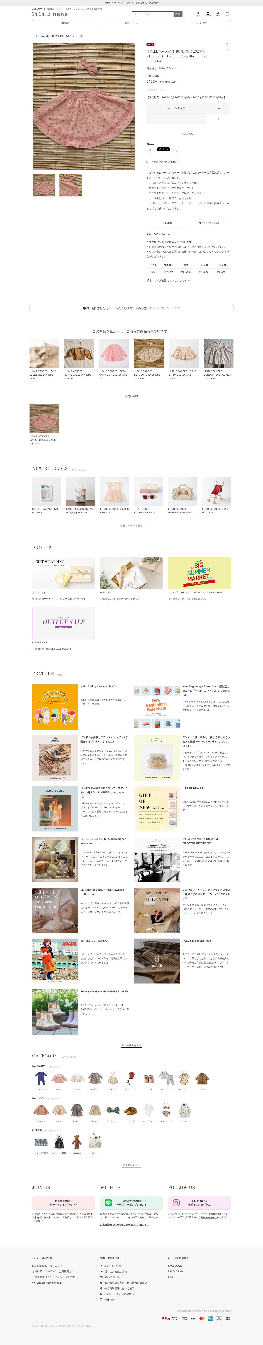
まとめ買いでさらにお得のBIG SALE (187, 599)
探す (198, 16)
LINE (171, 1276)
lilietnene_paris (209, 1217)
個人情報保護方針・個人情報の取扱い (125, 1282)
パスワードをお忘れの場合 (119, 1293)
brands (44, 36)
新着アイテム (131, 23)
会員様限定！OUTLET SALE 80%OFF (52, 649)
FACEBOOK (175, 1265)
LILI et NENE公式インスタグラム (199, 1202)
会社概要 (109, 1299)
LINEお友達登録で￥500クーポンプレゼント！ (133, 1202)
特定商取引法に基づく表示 (119, 1288)
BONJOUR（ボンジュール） (68, 36)
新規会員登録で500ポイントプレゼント (63, 1202)
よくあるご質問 (112, 1265)
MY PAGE (208, 16)
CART (218, 16)
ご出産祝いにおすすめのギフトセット (120, 599)
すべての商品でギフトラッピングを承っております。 (60, 599)
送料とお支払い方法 (116, 1271)
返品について (112, 1276)
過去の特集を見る (131, 1045)
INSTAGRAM (175, 1271)
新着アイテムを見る (131, 525)
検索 (178, 14)
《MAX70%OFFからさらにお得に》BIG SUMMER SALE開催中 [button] (131, 3)
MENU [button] (228, 16)
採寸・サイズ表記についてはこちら (167, 280)
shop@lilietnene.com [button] (49, 1282)
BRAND (65, 23)
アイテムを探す (198, 23)
